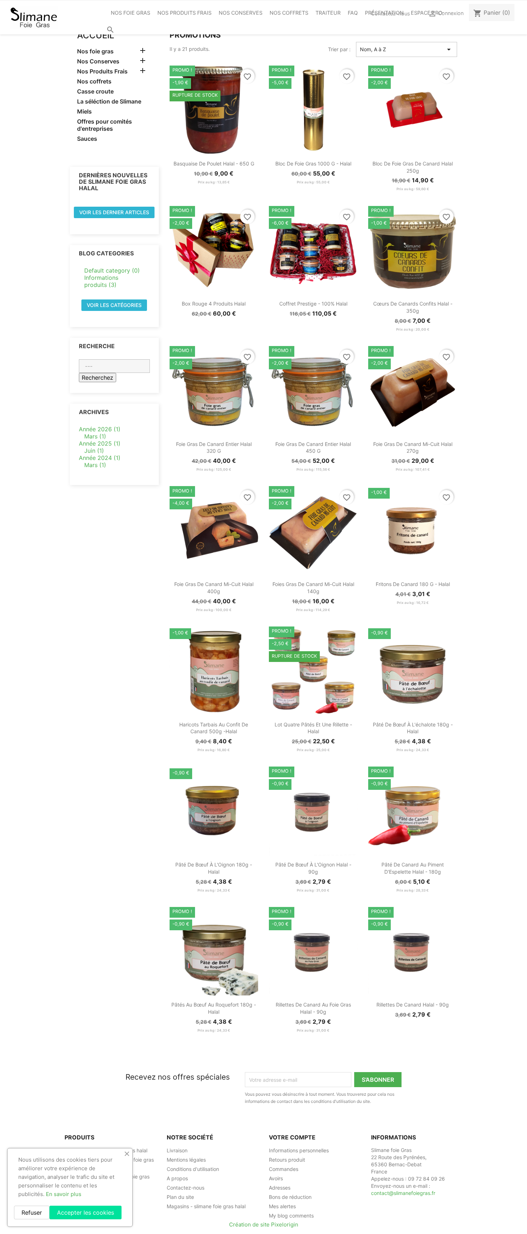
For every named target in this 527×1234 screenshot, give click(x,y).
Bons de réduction (290, 1197)
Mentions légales (186, 1160)
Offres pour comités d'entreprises (104, 125)
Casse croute (95, 91)
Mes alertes (282, 1206)
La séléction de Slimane (109, 101)
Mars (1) (95, 436)
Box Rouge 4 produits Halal (214, 304)
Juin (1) (94, 450)
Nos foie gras (130, 13)
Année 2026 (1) (99, 429)
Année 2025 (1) (99, 443)
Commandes (283, 1169)
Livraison (177, 1150)
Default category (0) (112, 270)
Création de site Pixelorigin (263, 1224)
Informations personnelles (299, 1150)
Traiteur (328, 13)
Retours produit (287, 1160)
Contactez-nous (390, 13)
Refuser (32, 1212)
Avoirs (276, 1178)
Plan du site (180, 1197)
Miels (84, 111)
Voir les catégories (114, 305)
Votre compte (292, 1137)
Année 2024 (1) (99, 457)
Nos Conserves (240, 13)
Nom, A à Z (406, 49)
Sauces (87, 138)
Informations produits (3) (101, 281)
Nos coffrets (289, 13)
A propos (177, 1178)
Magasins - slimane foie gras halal (206, 1206)
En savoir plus (63, 1194)
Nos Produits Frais (184, 13)
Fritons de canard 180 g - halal (413, 584)
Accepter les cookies (85, 1212)
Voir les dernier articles (114, 212)
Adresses (279, 1188)
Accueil (95, 35)
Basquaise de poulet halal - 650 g (214, 163)
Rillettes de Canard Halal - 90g (412, 1005)
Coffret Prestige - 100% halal (313, 304)
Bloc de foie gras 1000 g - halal (313, 163)
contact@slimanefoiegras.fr (403, 1193)
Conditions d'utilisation (193, 1169)
